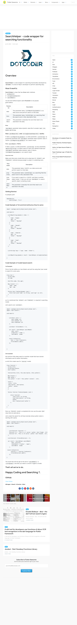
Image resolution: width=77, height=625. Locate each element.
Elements (33, 2)
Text (27, 509)
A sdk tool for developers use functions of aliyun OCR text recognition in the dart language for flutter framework (25, 531)
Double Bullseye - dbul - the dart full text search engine (36, 513)
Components (55, 2)
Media (25, 2)
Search (13, 484)
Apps (63, 2)
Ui (19, 2)
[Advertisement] (39, 17)
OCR (6, 527)
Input (40, 2)
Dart (24, 484)
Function (19, 484)
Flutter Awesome (12, 2)
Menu (46, 2)
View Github (8, 481)
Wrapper (8, 33)
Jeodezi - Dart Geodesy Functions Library (21, 549)
